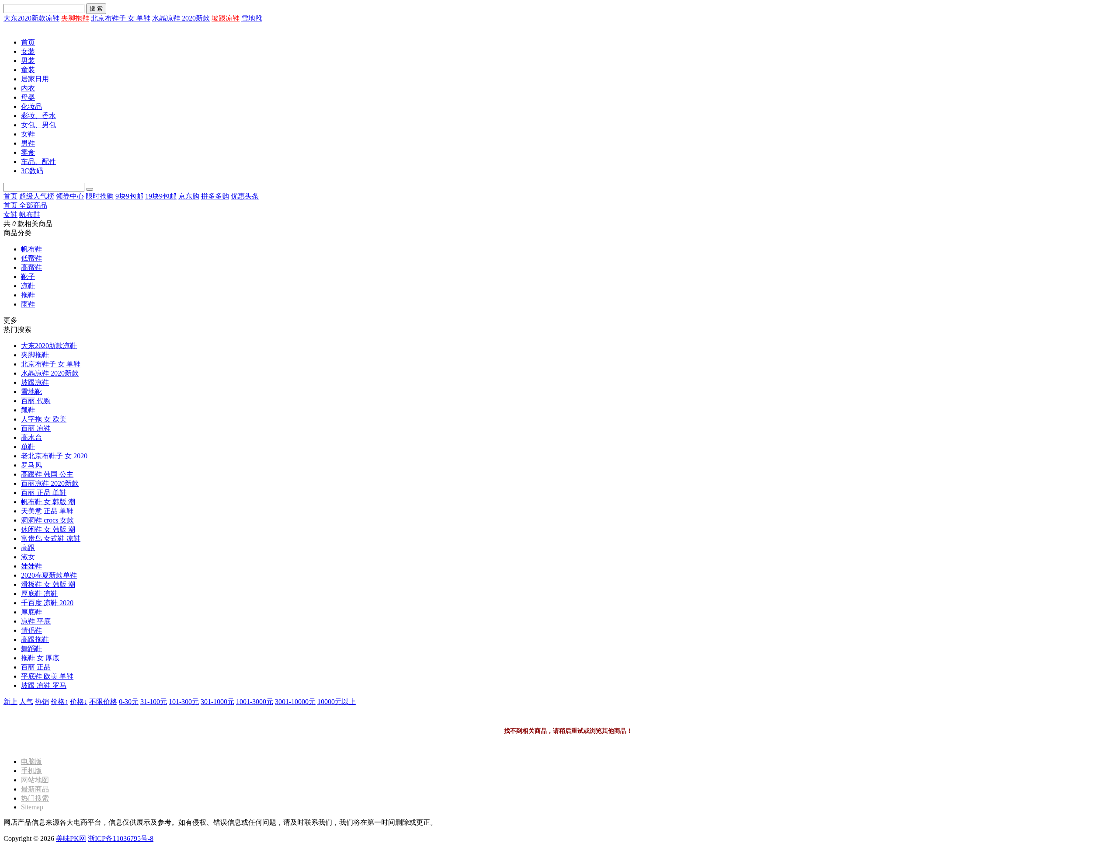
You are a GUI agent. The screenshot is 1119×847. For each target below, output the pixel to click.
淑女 (28, 557)
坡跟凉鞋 (226, 18)
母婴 (28, 97)
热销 (42, 701)
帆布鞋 (29, 214)
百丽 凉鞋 (36, 428)
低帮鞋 (31, 258)
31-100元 (153, 701)
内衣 (28, 88)
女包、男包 (38, 125)
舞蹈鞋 (31, 648)
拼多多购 (215, 196)
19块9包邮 (161, 196)
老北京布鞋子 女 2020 (54, 456)
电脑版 (31, 761)
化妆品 (31, 106)
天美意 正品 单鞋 (47, 511)
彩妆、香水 (38, 115)
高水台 (31, 437)
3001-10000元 (295, 701)
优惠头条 (245, 196)
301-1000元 (217, 701)
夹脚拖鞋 (75, 18)
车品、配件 (38, 161)
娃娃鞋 (31, 566)
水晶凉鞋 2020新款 (181, 18)
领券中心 (70, 196)
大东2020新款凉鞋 (31, 18)
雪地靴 (251, 18)
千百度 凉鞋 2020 (47, 602)
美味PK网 (71, 838)
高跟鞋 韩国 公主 (47, 474)
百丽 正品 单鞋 (43, 492)
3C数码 (32, 170)
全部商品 (33, 205)
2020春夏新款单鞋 (49, 575)
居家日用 (35, 79)
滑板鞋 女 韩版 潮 (48, 584)
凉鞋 (28, 285)
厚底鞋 (31, 612)
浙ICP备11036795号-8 (120, 838)
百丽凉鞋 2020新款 (50, 483)
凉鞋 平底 (36, 621)
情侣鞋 (31, 630)
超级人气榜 (36, 196)
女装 (28, 51)
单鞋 (28, 446)
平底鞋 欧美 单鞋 (47, 676)
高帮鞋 (31, 267)
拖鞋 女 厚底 (40, 658)
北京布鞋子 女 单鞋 (120, 18)
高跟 (28, 547)
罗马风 (31, 465)
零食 (28, 152)
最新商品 (35, 789)
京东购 (188, 196)
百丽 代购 (36, 400)
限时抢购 (100, 196)
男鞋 (28, 143)
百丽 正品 (36, 667)
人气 (26, 701)
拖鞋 (28, 295)
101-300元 (184, 701)
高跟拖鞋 (35, 639)
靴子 (28, 276)
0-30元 (129, 701)
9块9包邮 (129, 196)
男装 (28, 60)
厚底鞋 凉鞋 (39, 593)
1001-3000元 (254, 701)
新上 (10, 701)
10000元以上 (336, 701)
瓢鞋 (28, 410)
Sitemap (32, 807)
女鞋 (28, 134)
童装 (28, 69)
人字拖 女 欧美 (43, 419)
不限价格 (103, 701)
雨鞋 (28, 304)
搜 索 (96, 8)
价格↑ (59, 701)
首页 (28, 42)
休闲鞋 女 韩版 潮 (48, 529)
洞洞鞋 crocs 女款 (47, 520)
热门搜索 (35, 798)
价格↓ (78, 701)
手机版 (31, 770)
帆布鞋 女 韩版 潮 (48, 501)
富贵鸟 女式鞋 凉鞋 (50, 538)
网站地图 (35, 780)
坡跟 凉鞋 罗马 (43, 685)
